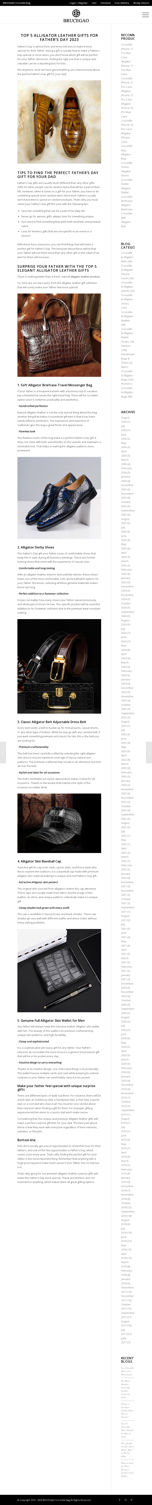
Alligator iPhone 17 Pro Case (127, 95)
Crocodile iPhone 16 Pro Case (127, 125)
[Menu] (143, 15)
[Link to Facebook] (120, 1500)
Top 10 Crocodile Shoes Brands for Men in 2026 (127, 1430)
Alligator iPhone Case (126, 138)
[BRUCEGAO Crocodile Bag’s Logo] (76, 15)
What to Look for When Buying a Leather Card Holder (127, 1469)
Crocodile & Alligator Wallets (127, 316)
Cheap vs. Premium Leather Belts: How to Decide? (127, 1410)
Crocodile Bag (22, 2)
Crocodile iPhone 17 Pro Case (127, 83)
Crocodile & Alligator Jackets (127, 287)
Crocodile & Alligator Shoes (127, 299)
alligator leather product (85, 276)
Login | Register (79, 2)
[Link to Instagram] (126, 1500)
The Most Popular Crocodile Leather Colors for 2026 (125, 1389)
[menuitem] (79, 3)
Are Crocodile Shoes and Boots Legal (127, 1371)
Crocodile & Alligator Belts (127, 257)
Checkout (106, 2)
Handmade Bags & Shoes (128, 358)
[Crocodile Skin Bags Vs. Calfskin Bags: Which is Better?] (149, 752)
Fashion (126, 345)
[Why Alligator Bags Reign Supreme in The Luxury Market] (3, 752)
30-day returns (141, 2)
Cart (94, 2)
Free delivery (122, 2)
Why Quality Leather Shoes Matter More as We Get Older (127, 1450)
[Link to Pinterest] (132, 1500)
